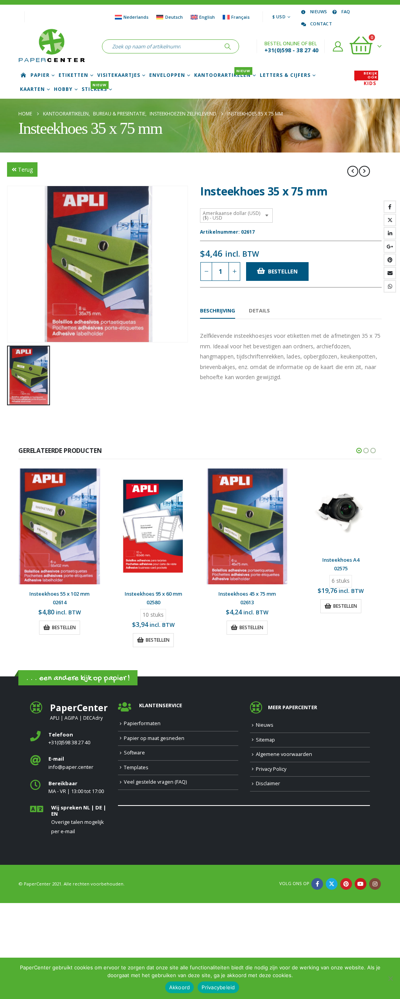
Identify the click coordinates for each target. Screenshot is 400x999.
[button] (358, 450)
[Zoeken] (228, 46)
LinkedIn (390, 233)
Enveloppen (167, 75)
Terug (25, 169)
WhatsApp (390, 286)
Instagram (375, 884)
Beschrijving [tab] (217, 310)
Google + (390, 246)
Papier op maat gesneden (154, 738)
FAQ (345, 11)
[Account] (338, 46)
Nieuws (318, 11)
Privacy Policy (271, 769)
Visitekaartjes (118, 75)
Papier (40, 75)
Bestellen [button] (64, 627)
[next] (364, 171)
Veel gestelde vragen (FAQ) (155, 782)
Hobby (63, 89)
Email (390, 273)
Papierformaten (142, 723)
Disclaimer (268, 783)
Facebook (390, 207)
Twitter (390, 220)
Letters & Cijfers (285, 75)
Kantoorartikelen (222, 75)
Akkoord (179, 987)
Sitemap (265, 739)
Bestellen (283, 271)
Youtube (360, 884)
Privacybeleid (218, 987)
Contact (321, 24)
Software (134, 752)
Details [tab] (259, 310)
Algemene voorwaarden (284, 754)
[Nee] (390, 978)
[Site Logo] (51, 46)
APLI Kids (370, 81)
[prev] (352, 171)
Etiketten (73, 75)
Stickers (94, 89)
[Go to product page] (59, 526)
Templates (136, 767)
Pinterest (390, 260)
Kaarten (32, 89)
